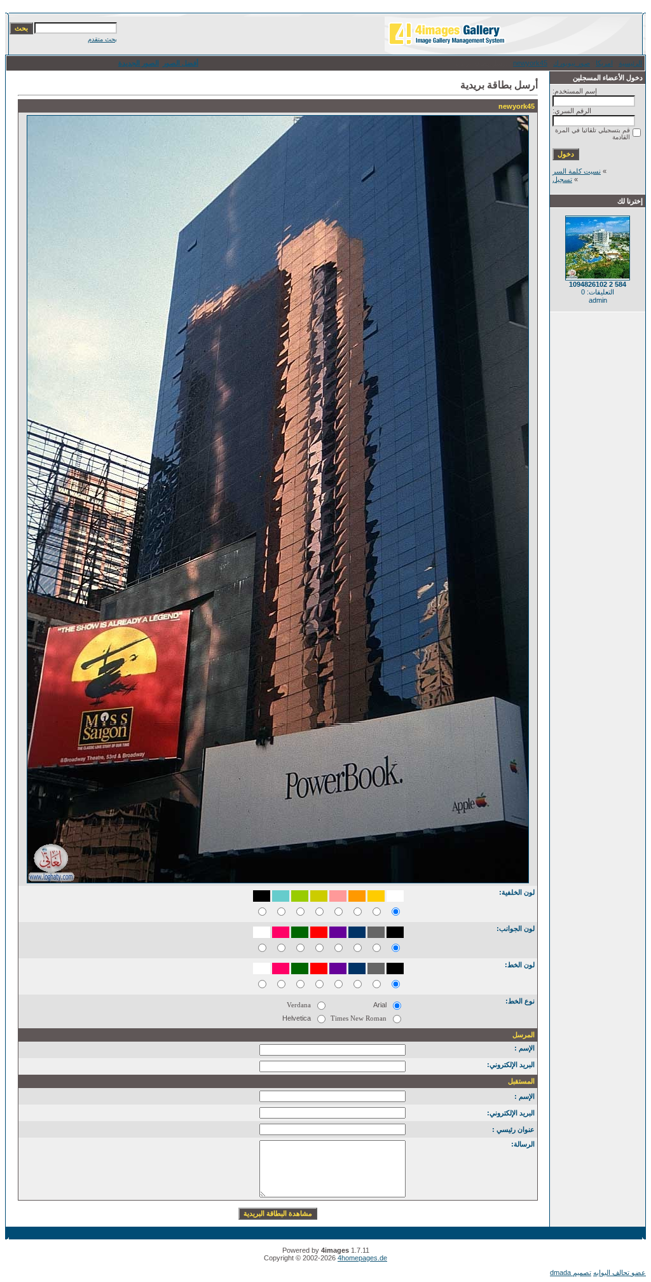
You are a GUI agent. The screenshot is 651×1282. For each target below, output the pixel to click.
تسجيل (562, 179)
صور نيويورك (571, 63)
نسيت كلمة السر (576, 171)
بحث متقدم (102, 39)
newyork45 (530, 63)
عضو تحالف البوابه (619, 1272)
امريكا (604, 63)
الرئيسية (630, 63)
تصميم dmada (570, 1272)
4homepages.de (362, 1258)
